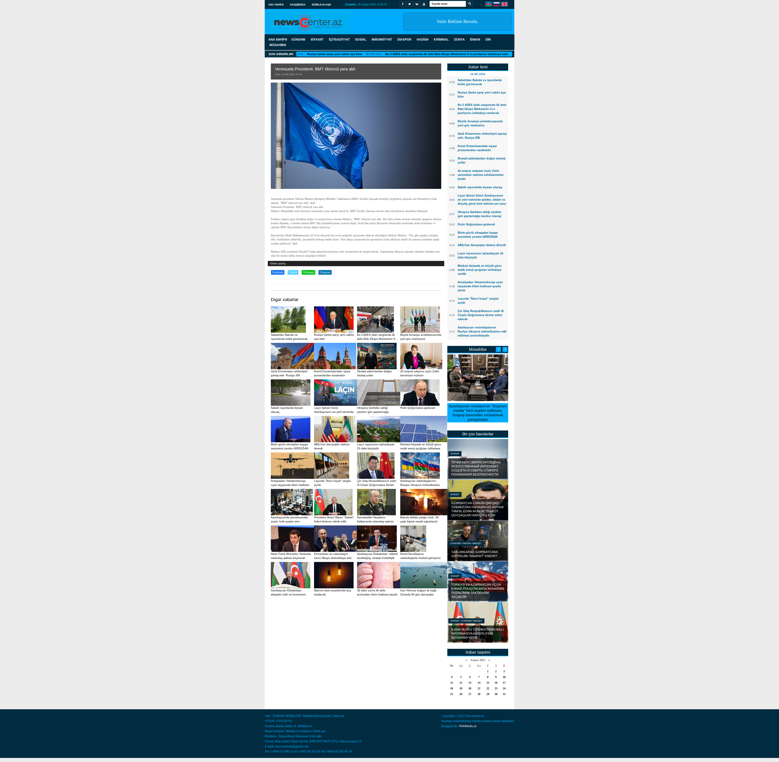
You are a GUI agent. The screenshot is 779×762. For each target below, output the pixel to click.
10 (504, 677)
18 (451, 688)
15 (487, 682)
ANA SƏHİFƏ (277, 39)
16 (496, 682)
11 (451, 682)
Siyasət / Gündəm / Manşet (466, 621)
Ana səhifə (276, 4)
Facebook (277, 272)
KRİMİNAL (441, 39)
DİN (488, 39)
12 (460, 682)
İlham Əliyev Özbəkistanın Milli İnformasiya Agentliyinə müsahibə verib (477, 633)
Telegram (325, 272)
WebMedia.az (468, 726)
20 (469, 688)
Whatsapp (308, 272)
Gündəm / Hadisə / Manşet (466, 543)
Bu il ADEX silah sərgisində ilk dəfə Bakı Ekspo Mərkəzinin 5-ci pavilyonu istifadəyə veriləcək (412, 54)
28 (479, 694)
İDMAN (475, 39)
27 (469, 694)
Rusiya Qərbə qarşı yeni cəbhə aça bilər (297, 54)
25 (451, 694)
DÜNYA (459, 39)
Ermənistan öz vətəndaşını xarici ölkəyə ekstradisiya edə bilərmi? (333, 558)
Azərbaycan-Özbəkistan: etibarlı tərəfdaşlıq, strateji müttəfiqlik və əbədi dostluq (377, 558)
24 (504, 688)
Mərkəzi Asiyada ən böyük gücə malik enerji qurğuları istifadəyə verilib (420, 448)
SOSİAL (360, 39)
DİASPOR (404, 39)
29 (487, 694)
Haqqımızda (298, 4)
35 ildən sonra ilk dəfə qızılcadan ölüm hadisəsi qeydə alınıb (377, 594)
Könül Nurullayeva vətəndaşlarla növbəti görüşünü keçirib (420, 558)
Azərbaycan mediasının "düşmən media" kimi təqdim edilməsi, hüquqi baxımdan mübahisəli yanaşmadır (478, 413)
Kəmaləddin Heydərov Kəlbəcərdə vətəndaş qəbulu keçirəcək (375, 521)
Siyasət (454, 453)
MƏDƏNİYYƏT (382, 39)
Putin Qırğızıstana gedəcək (417, 407)
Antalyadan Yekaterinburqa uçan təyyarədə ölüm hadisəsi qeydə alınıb (290, 485)
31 (504, 694)
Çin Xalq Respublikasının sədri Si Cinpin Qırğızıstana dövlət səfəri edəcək (376, 485)
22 (487, 688)
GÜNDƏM (298, 39)
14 (479, 682)
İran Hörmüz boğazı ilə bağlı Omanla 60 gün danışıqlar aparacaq (418, 594)
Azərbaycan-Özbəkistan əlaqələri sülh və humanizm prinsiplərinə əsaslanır (288, 594)
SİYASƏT (317, 39)
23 (496, 688)
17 (504, 682)
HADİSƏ (422, 39)
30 (496, 694)
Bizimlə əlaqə (321, 4)
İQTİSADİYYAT (339, 39)
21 (479, 688)
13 (469, 682)
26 (460, 694)
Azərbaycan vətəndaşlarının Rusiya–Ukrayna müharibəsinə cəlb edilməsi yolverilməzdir (420, 485)
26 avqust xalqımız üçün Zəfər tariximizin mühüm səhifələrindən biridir (419, 375)
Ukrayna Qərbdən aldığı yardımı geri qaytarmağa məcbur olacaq (373, 412)
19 (460, 688)
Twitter (293, 272)
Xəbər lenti (477, 67)
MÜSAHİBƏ (277, 45)
